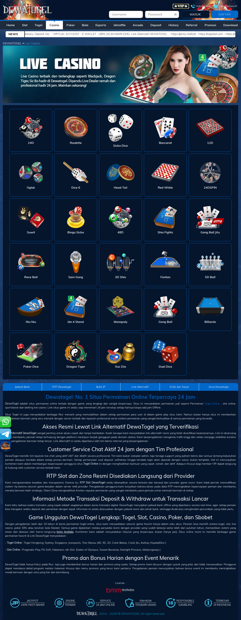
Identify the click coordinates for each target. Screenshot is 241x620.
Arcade (138, 25)
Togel (38, 25)
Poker (70, 25)
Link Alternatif (140, 387)
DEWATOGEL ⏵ (13, 43)
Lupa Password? (228, 6)
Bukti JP (100, 387)
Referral (191, 25)
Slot (24, 25)
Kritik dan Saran (179, 387)
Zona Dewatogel (219, 387)
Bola (85, 25)
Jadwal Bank (22, 387)
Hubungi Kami (204, 6)
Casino (54, 25)
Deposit (155, 25)
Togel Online (212, 403)
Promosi (210, 25)
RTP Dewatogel (61, 387)
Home (10, 25)
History (174, 25)
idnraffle (120, 25)
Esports (100, 25)
